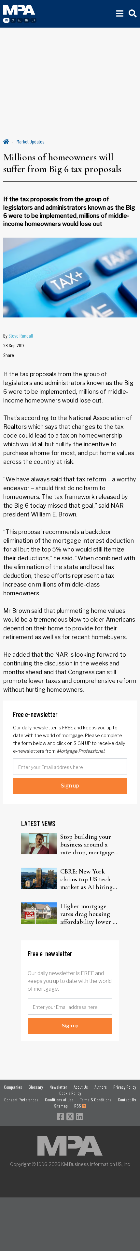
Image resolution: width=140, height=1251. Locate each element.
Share (8, 355)
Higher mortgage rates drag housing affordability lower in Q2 (89, 914)
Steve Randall (20, 335)
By (18, 335)
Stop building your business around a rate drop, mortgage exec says (87, 844)
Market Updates (31, 141)
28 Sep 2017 (13, 345)
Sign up (70, 786)
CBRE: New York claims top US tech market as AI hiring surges (86, 879)
